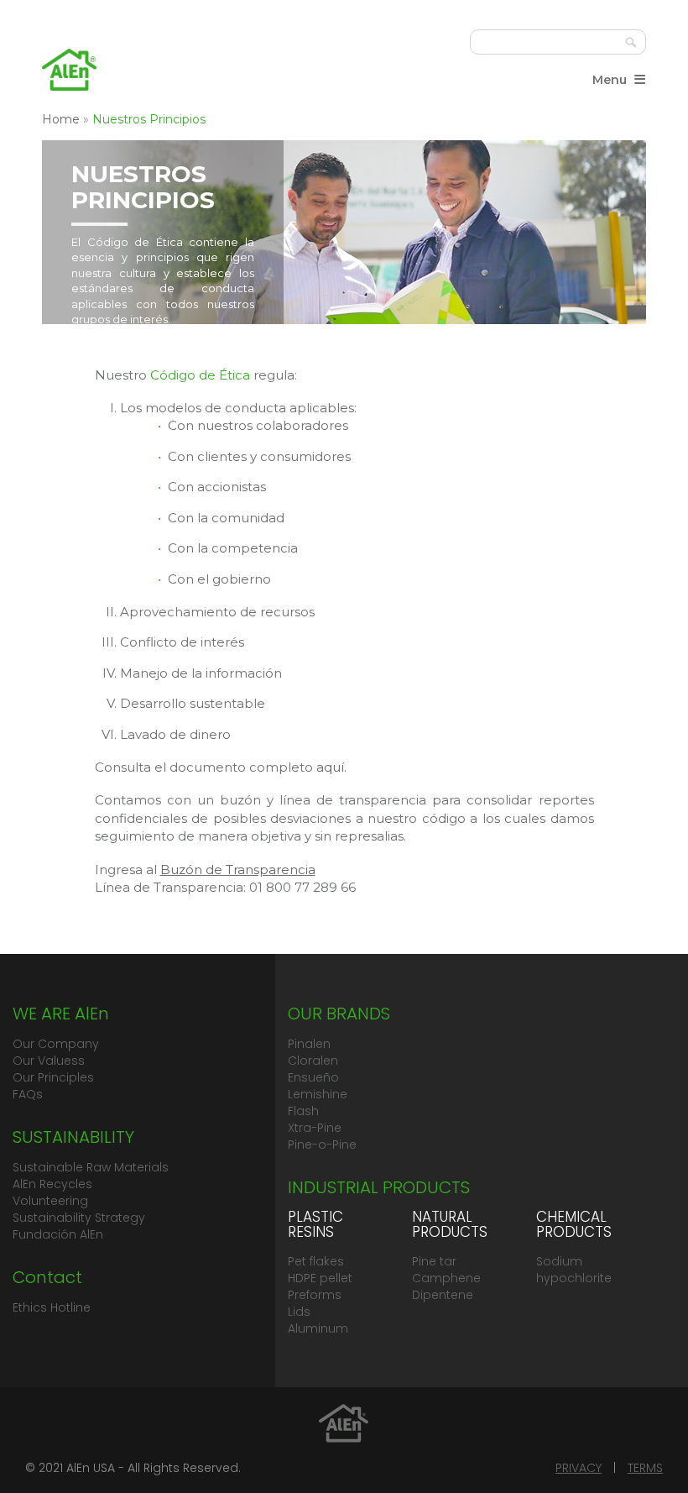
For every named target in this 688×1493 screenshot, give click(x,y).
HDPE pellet (320, 1278)
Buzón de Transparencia (237, 869)
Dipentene (442, 1294)
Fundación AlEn (58, 1234)
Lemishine (317, 1094)
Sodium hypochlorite (574, 1269)
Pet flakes (316, 1261)
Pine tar (434, 1261)
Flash (303, 1111)
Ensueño (313, 1077)
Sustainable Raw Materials (91, 1167)
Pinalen (309, 1043)
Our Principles (53, 1077)
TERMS (645, 1467)
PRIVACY (578, 1467)
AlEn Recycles (52, 1184)
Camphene (446, 1278)
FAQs (28, 1094)
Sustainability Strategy (79, 1217)
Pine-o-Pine (322, 1144)
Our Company (56, 1043)
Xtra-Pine (314, 1127)
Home (61, 119)
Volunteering (50, 1200)
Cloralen (313, 1060)
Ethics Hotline (52, 1307)
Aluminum (318, 1328)
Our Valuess (49, 1060)
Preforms (314, 1294)
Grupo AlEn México (69, 69)
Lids (299, 1311)
